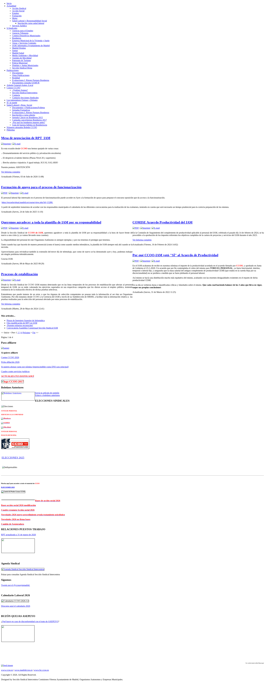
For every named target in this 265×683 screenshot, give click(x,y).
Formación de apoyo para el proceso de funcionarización (41, 187)
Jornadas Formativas (21, 110)
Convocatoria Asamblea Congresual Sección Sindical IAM (32, 328)
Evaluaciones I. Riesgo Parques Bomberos (30, 80)
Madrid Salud (18, 53)
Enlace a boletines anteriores (47, 395)
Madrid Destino (19, 48)
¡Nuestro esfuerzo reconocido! (20, 325)
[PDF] (4, 193)
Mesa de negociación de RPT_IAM (25, 138)
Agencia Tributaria (20, 33)
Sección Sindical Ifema (22, 68)
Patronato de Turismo (21, 60)
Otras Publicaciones (20, 75)
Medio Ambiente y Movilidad (25, 55)
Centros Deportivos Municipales (26, 35)
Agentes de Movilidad (21, 58)
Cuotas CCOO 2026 (10, 357)
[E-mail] (16, 144)
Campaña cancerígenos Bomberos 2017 (29, 120)
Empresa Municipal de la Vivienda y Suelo (30, 40)
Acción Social (18, 11)
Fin (33, 332)
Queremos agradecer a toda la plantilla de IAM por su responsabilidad (51, 222)
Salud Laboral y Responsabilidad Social (29, 21)
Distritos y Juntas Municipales (25, 65)
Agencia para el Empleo (22, 30)
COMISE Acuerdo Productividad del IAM (162, 222)
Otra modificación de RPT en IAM (22, 323)
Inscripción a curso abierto (23, 115)
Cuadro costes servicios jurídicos (15, 371)
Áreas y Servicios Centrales (24, 43)
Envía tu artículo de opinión (47, 393)
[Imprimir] (6, 144)
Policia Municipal (19, 63)
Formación (17, 16)
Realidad (16, 78)
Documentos (17, 73)
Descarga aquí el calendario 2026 (15, 606)
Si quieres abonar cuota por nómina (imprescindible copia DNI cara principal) (35, 367)
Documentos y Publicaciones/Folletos (28, 107)
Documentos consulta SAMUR (25, 83)
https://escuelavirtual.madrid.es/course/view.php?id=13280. (27, 202)
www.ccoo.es (7, 670)
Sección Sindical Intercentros (24, 93)
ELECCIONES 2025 (13, 457)
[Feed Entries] (7, 665)
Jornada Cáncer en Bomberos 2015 (27, 117)
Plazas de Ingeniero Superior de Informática (26, 320)
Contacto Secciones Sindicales (25, 97)
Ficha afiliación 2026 (10, 362)
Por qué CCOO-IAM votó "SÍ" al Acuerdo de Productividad (175, 255)
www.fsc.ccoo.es (41, 670)
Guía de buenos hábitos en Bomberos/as (29, 125)
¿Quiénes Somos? (20, 90)
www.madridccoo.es (23, 670)
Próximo (26, 332)
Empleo (15, 13)
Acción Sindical (19, 8)
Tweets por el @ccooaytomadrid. (15, 585)
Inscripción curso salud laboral (31, 23)
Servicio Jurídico (19, 26)
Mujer (14, 18)
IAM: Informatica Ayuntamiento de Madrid (31, 45)
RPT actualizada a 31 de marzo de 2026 (18, 534)
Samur (15, 50)
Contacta (16, 95)
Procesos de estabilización (19, 274)
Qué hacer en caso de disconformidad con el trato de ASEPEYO (30, 621)
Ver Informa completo (10, 172)
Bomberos (16, 38)
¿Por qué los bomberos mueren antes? (28, 122)
